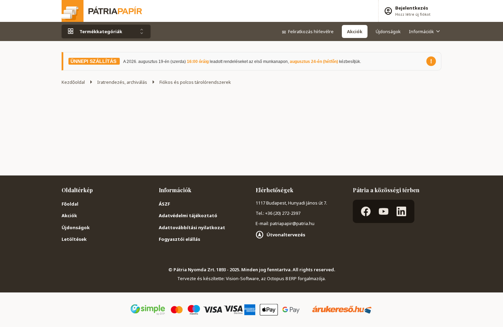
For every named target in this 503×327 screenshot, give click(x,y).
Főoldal (70, 204)
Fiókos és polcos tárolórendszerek (195, 82)
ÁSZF (164, 204)
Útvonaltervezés (286, 235)
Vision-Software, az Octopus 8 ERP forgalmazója (275, 278)
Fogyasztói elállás (179, 239)
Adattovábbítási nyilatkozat (192, 227)
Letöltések (74, 239)
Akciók (69, 215)
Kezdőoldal (73, 82)
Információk (421, 31)
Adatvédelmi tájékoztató (188, 215)
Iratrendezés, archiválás (122, 82)
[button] (407, 11)
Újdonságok (388, 31)
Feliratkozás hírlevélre (308, 31)
